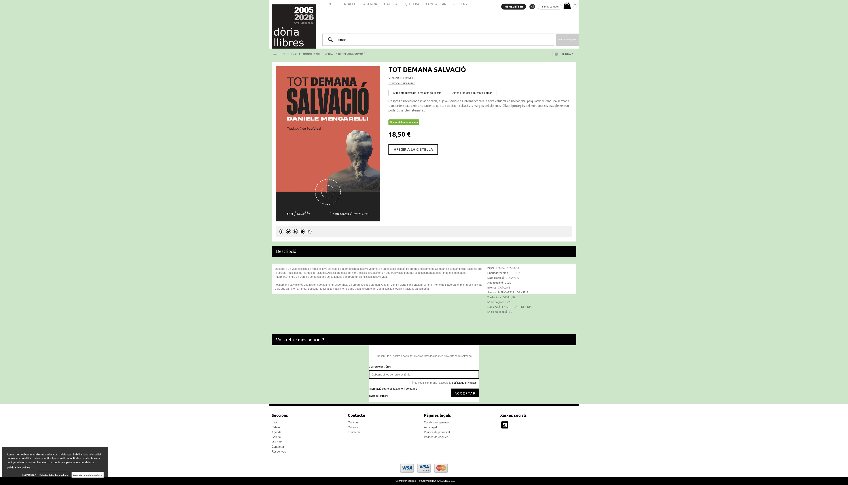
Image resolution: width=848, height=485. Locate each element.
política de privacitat (464, 382)
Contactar (278, 446)
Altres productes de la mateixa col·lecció (417, 92)
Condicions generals (437, 422)
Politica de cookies (436, 437)
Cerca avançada (567, 39)
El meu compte (549, 6)
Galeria (276, 437)
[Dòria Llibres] (280, 26)
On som (353, 427)
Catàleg (276, 427)
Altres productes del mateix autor (472, 92)
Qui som (277, 441)
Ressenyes (279, 451)
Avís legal (430, 427)
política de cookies (18, 467)
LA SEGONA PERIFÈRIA (401, 83)
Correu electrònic (380, 366)
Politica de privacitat (437, 432)
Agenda (276, 432)
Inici (274, 422)
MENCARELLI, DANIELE (401, 78)
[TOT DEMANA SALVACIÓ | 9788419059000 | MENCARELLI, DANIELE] (328, 143)
